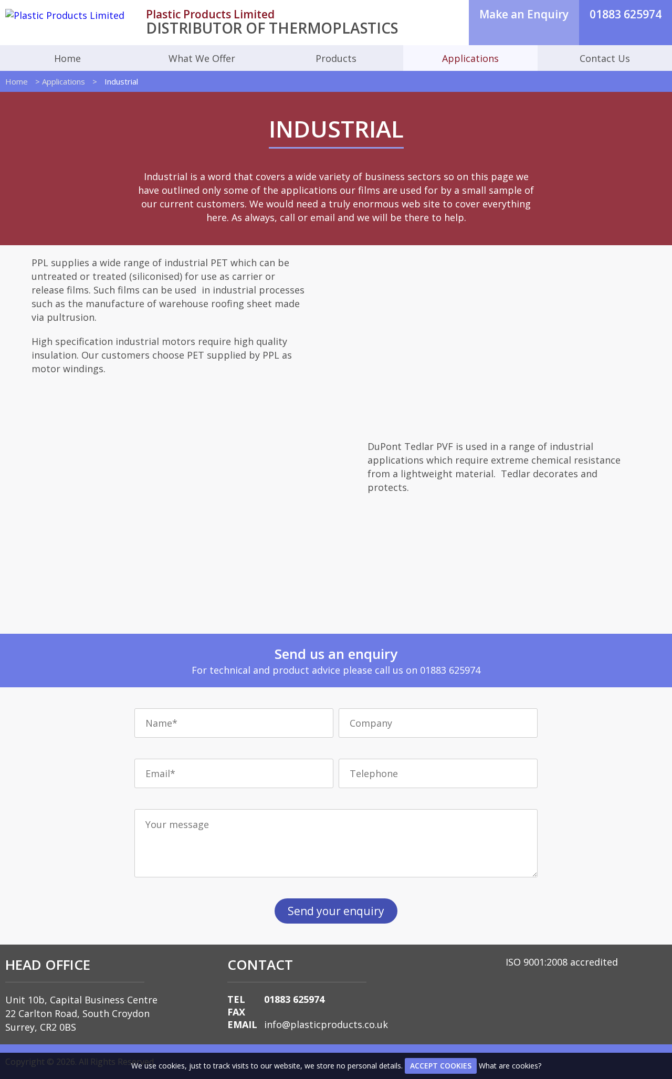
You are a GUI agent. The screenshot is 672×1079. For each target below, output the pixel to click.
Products (336, 58)
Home (67, 58)
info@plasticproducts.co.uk (326, 1024)
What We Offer (202, 58)
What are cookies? (510, 1066)
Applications (470, 58)
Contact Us (605, 58)
